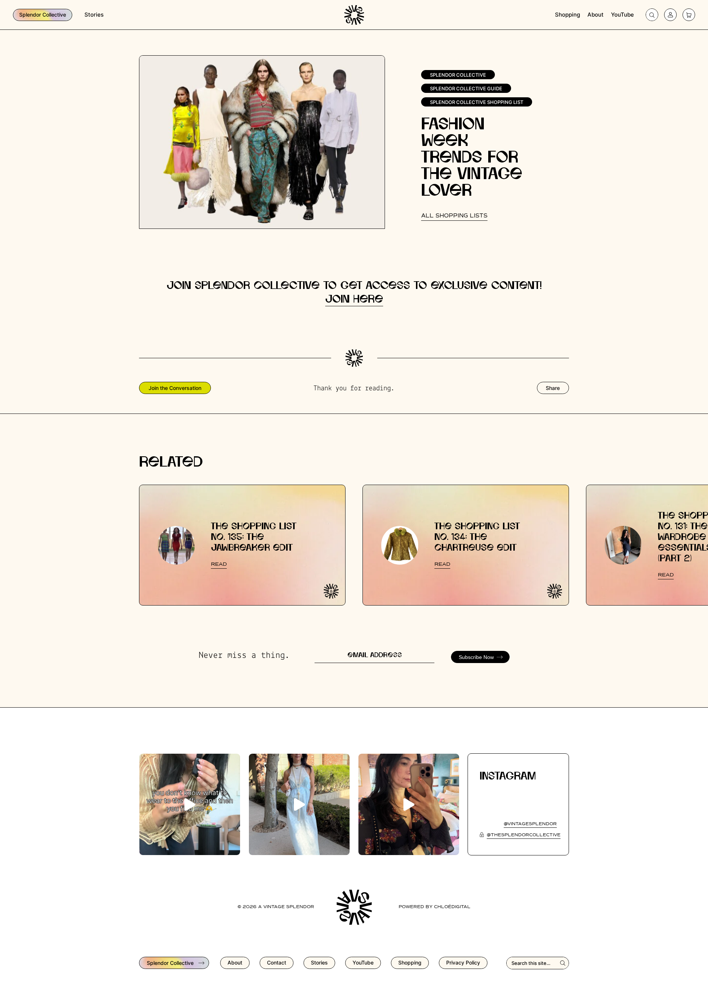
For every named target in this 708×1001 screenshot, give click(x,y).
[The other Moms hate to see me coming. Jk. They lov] (408, 804)
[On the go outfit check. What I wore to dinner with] (299, 804)
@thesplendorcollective (523, 835)
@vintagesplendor (530, 824)
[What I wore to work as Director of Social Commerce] (189, 804)
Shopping (567, 14)
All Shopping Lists (454, 216)
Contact (276, 962)
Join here (354, 299)
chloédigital (452, 907)
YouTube (622, 14)
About (595, 14)
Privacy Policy (463, 962)
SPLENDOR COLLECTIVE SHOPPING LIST (476, 102)
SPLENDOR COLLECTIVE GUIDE (466, 88)
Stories (94, 14)
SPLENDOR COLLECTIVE (458, 75)
